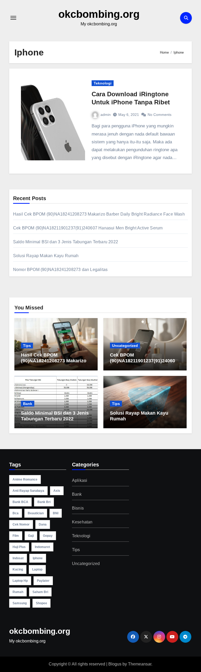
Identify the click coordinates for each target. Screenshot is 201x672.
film (16, 536)
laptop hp (20, 581)
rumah (18, 592)
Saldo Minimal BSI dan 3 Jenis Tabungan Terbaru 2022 (65, 242)
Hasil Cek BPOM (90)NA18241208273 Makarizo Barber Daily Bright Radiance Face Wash (99, 214)
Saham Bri (40, 592)
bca (16, 513)
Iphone (38, 558)
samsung (20, 603)
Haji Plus (19, 547)
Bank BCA (20, 502)
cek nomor (21, 524)
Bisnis (78, 508)
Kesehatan (82, 522)
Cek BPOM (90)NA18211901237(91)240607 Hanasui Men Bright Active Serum (88, 228)
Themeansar (139, 664)
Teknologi (102, 83)
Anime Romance (25, 479)
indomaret (42, 547)
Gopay (48, 536)
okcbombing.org (98, 14)
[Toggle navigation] (13, 18)
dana (43, 524)
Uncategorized (125, 345)
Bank (27, 404)
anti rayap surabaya (28, 491)
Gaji (31, 536)
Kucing (18, 569)
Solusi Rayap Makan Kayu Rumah (46, 255)
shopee (41, 603)
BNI (55, 513)
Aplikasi (79, 480)
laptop (37, 569)
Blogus (114, 664)
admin (105, 114)
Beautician (36, 513)
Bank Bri (44, 502)
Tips (27, 345)
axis (56, 491)
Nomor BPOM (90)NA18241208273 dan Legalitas (60, 269)
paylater (43, 581)
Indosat (18, 558)
